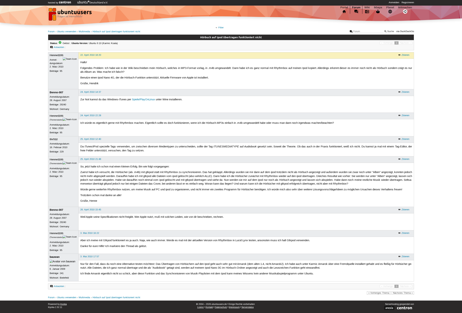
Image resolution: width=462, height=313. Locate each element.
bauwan (55, 257)
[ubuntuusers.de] (70, 15)
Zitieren (405, 55)
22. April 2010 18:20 (90, 55)
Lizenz (200, 307)
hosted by (53, 2)
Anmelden (394, 2)
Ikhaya (378, 7)
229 (62, 151)
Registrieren (408, 2)
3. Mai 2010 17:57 (89, 256)
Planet (390, 7)
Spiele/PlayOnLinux (143, 99)
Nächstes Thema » (403, 293)
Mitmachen (405, 7)
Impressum (234, 307)
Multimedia (84, 31)
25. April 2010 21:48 (90, 159)
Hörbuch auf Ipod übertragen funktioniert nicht (116, 31)
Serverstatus (247, 307)
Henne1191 (56, 55)
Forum (356, 7)
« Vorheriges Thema (378, 293)
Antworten (59, 47)
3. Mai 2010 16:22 (89, 233)
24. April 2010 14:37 (90, 92)
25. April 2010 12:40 (90, 139)
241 (62, 273)
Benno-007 (56, 92)
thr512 (54, 139)
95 (61, 71)
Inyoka (63, 304)
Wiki (367, 7)
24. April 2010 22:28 (90, 115)
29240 (63, 104)
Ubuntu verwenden (66, 31)
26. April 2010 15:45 (90, 209)
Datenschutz (221, 307)
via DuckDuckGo (405, 31)
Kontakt (209, 307)
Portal (344, 7)
